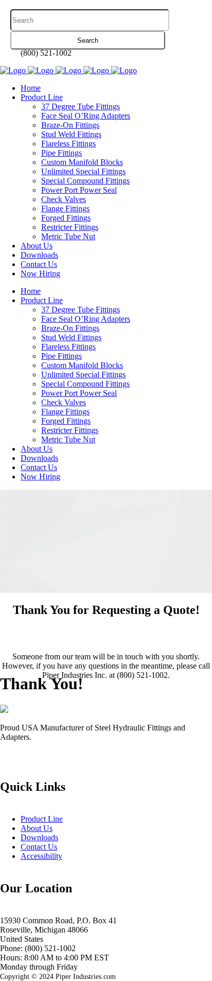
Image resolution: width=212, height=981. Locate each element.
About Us (36, 828)
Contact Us (39, 846)
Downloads (39, 837)
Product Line (42, 818)
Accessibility (41, 856)
